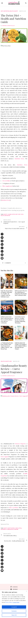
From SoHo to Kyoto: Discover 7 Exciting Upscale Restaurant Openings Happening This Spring (20, 320)
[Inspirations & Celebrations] (14, 3)
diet (19, 214)
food (22, 214)
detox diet (15, 214)
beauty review (11, 528)
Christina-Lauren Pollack (8, 25)
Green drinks (6, 181)
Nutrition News (19, 158)
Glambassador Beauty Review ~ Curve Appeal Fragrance (14, 369)
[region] (14, 604)
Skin (10, 361)
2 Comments (8, 262)
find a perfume (13, 507)
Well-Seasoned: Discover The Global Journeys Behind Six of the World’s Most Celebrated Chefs (21, 293)
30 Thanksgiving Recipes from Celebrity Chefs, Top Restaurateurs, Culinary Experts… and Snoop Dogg (7, 346)
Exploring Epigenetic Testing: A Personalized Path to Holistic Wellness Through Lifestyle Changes (21, 346)
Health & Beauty (14, 11)
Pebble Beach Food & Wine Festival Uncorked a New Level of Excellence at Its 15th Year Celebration (7, 320)
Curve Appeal (4, 456)
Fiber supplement (7, 186)
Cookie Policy (16, 602)
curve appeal (18, 528)
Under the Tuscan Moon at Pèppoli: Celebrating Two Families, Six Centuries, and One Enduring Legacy (6, 294)
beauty (5, 214)
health (2, 215)
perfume (16, 529)
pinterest (15, 589)
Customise (14, 611)
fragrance (3, 529)
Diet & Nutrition (5, 11)
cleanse (9, 214)
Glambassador (10, 529)
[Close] (26, 591)
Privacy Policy (8, 602)
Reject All (14, 615)
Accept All (14, 607)
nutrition (7, 215)
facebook (15, 586)
